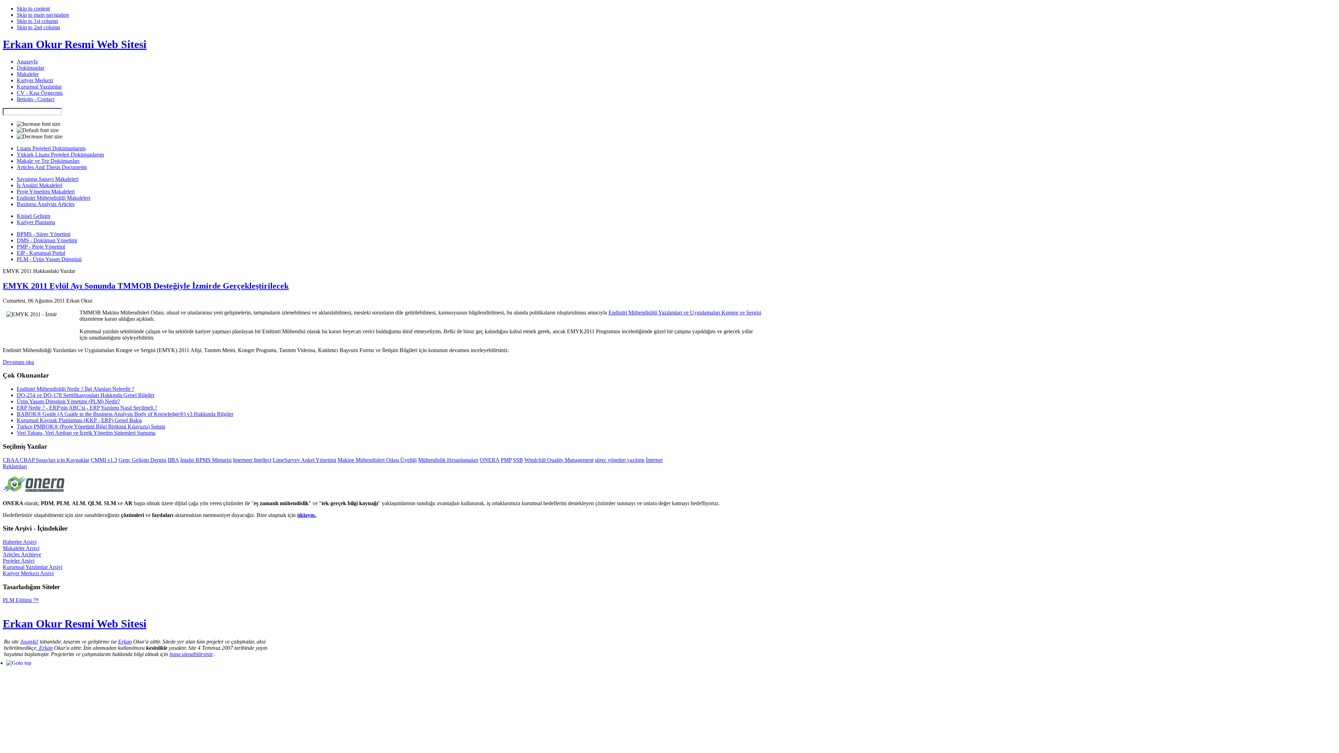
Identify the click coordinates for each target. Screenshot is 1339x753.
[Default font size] (38, 130)
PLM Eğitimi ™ (21, 600)
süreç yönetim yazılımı (619, 460)
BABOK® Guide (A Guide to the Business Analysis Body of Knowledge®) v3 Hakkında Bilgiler (125, 414)
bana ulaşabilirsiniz (191, 654)
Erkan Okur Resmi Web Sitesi (74, 44)
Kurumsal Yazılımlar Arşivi (32, 567)
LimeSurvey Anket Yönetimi (304, 460)
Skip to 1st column (37, 21)
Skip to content (33, 9)
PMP (506, 460)
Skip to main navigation (43, 15)
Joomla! (29, 642)
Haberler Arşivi (20, 542)
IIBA (173, 460)
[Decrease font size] (39, 137)
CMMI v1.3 (104, 460)
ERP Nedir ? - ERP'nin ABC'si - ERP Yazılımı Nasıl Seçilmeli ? (87, 408)
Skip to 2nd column (38, 27)
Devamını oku (18, 362)
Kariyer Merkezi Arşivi (28, 573)
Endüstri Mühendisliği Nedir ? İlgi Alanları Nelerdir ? (75, 389)
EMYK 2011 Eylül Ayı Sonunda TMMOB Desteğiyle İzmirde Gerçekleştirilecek (146, 285)
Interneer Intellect (252, 460)
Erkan (125, 642)
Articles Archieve (22, 554)
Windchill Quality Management (558, 460)
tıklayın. (306, 515)
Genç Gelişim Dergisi (142, 460)
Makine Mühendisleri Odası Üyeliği (377, 460)
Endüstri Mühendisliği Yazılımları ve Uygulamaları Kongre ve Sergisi (684, 312)
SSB (518, 460)
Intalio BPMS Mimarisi (206, 460)
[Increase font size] (38, 124)
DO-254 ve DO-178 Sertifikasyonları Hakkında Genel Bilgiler (85, 395)
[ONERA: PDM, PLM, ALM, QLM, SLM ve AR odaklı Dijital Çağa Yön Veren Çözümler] (34, 493)
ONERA (489, 460)
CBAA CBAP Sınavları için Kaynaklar (46, 460)
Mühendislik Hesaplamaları (448, 460)
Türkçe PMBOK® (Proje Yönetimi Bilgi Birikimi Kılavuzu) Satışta (91, 426)
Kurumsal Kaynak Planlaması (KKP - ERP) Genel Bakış (79, 420)
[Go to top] (18, 663)
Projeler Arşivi (19, 561)
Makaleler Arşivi (21, 548)
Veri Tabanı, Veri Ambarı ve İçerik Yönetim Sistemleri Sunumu (86, 433)
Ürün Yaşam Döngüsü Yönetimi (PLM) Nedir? (68, 401)
